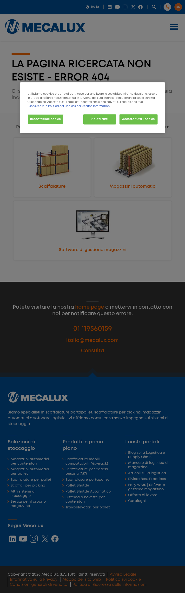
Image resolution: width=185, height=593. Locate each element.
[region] (92, 107)
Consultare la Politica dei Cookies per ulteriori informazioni (69, 106)
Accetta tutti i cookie (138, 119)
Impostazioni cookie (45, 119)
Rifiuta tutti (99, 119)
